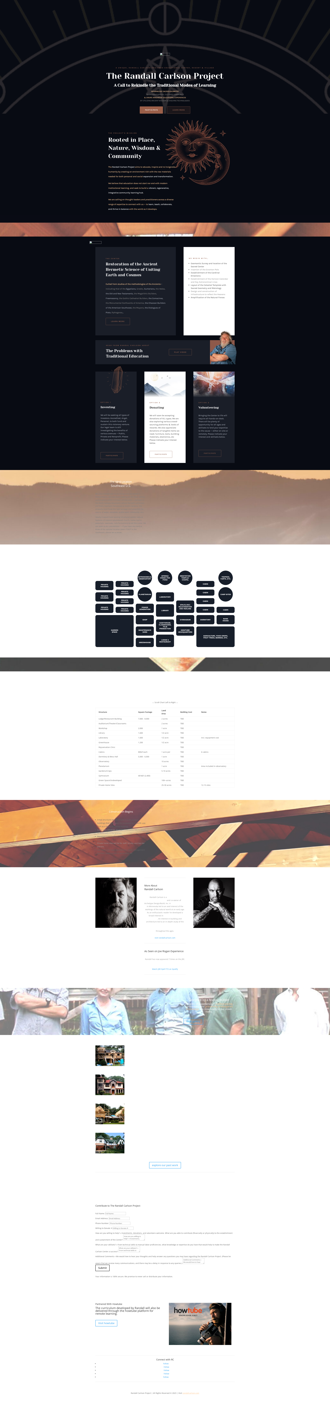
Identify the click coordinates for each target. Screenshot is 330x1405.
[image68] (109, 1123)
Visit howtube (106, 1323)
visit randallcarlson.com (165, 938)
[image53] (109, 1065)
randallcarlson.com (191, 1393)
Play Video (180, 352)
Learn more (118, 321)
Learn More (178, 110)
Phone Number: (102, 1223)
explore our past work (165, 1165)
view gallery (193, 1021)
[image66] (109, 1152)
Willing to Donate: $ (103, 1228)
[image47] (109, 1094)
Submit (102, 1268)
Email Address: (101, 1218)
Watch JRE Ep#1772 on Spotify (165, 969)
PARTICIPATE (112, 455)
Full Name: (100, 1213)
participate (151, 110)
